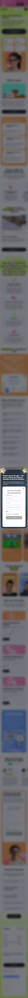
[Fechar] (23, 488)
